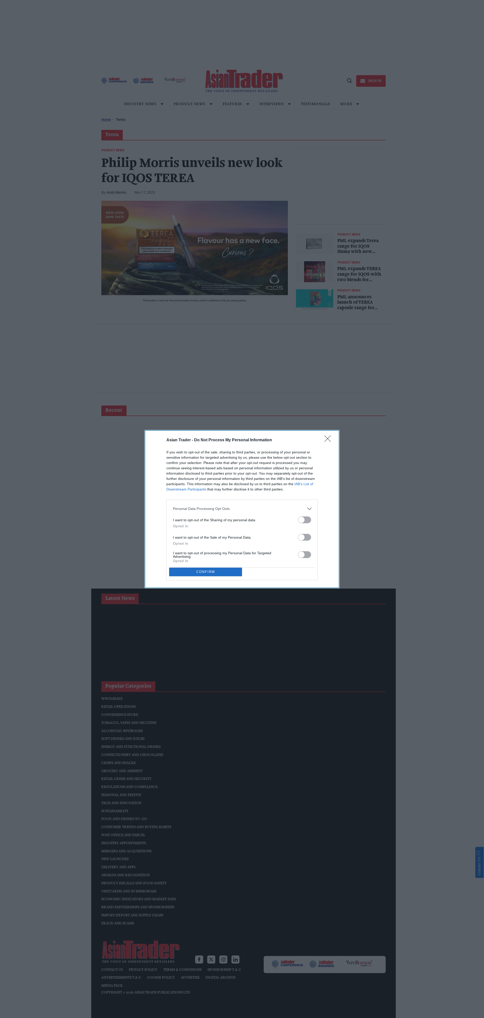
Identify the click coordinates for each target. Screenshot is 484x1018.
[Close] (329, 440)
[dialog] (242, 509)
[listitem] (242, 508)
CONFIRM (205, 572)
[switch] (304, 519)
